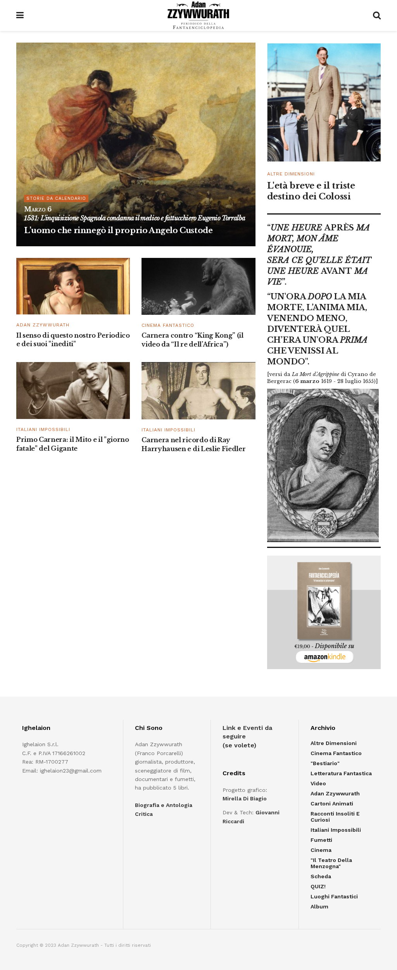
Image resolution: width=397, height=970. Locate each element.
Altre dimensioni (291, 174)
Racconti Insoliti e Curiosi (335, 816)
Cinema (321, 850)
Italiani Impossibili (43, 429)
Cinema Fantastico (168, 325)
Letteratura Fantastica (341, 773)
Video (318, 783)
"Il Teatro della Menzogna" (331, 863)
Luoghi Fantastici (334, 896)
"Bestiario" (325, 763)
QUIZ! (318, 886)
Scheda (321, 876)
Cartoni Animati (332, 803)
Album (319, 906)
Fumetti (321, 840)
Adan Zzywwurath (42, 325)
